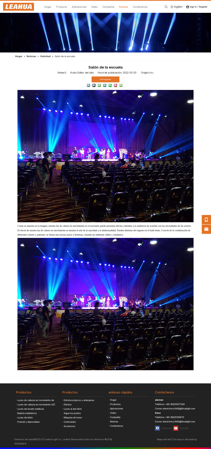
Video (94, 6)
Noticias (123, 6)
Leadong (192, 439)
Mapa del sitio (164, 439)
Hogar (47, 6)
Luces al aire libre (73, 409)
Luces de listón (25, 417)
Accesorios (69, 426)
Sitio (151, 72)
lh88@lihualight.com (185, 408)
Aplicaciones (79, 6)
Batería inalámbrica (27, 413)
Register (203, 6)
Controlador (70, 422)
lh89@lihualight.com (185, 421)
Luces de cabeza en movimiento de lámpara (40, 400)
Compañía (108, 6)
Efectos (68, 404)
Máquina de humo (73, 417)
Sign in (193, 6)
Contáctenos (140, 6)
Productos (115, 404)
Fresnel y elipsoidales (28, 422)
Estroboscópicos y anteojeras (79, 400)
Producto (61, 6)
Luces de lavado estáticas (30, 409)
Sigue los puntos (72, 413)
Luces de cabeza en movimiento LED (36, 404)
